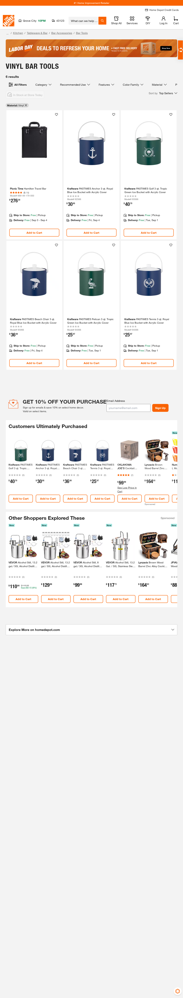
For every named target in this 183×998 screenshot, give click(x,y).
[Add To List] (56, 114)
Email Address (116, 400)
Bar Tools (82, 33)
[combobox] (83, 20)
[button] (163, 93)
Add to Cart (34, 232)
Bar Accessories (61, 33)
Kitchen (18, 33)
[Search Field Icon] (102, 21)
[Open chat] (180, 49)
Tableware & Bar (37, 33)
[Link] (34, 174)
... (7, 33)
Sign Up (160, 407)
